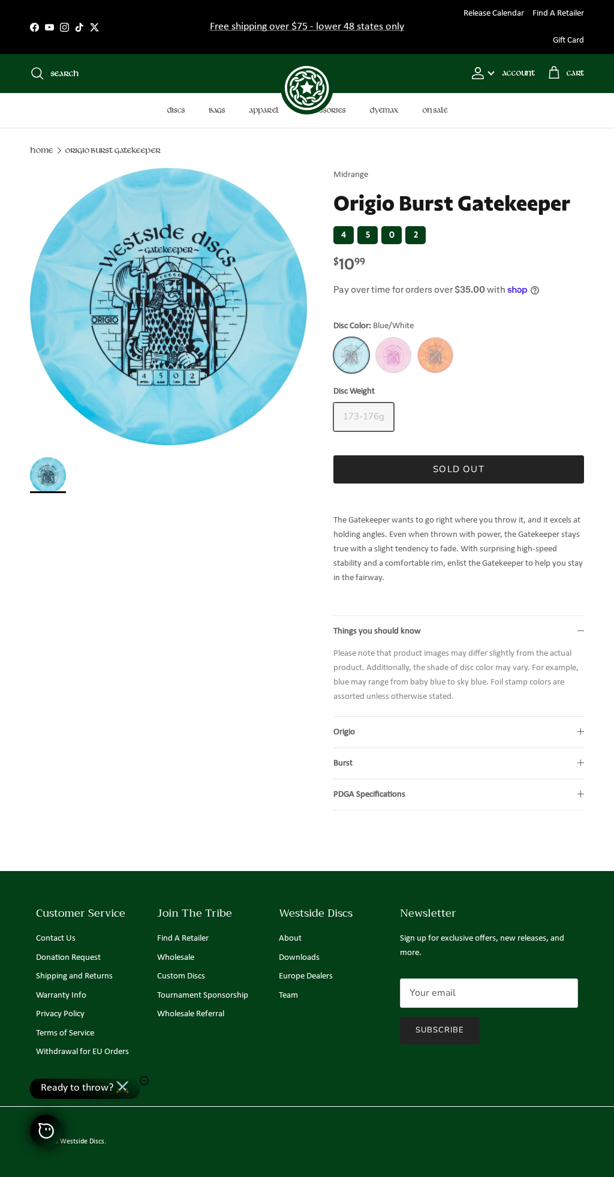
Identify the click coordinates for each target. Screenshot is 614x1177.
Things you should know (377, 631)
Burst (343, 763)
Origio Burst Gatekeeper (112, 150)
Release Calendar (493, 13)
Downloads (299, 957)
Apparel (264, 110)
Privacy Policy (60, 1014)
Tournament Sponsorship (202, 995)
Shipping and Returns (74, 976)
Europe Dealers (306, 976)
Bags (217, 110)
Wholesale (175, 957)
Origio (344, 732)
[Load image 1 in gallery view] (168, 306)
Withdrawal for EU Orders (82, 1051)
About (290, 938)
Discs (176, 110)
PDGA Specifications (369, 794)
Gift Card (568, 40)
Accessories (324, 110)
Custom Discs (181, 976)
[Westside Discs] (307, 73)
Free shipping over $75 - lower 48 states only (307, 26)
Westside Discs (82, 1141)
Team (288, 995)
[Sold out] (351, 355)
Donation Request (68, 957)
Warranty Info (61, 995)
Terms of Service (65, 1033)
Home (41, 150)
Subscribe (440, 1030)
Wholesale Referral (190, 1014)
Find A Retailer (558, 13)
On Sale (434, 110)
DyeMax (383, 110)
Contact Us (56, 938)
